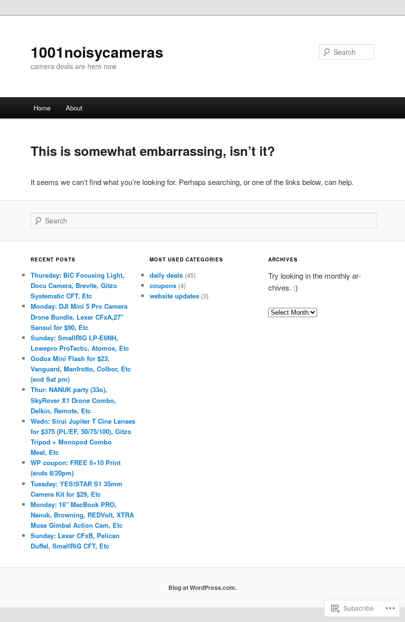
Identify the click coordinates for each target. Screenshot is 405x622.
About (74, 107)
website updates (174, 295)
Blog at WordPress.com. (202, 587)
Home (42, 107)
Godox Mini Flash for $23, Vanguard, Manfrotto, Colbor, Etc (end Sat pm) (81, 369)
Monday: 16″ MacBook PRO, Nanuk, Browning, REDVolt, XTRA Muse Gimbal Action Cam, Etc (82, 515)
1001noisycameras (97, 51)
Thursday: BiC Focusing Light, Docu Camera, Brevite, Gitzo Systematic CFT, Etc (77, 285)
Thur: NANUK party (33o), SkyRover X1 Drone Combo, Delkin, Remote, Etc (73, 400)
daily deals (166, 275)
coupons (163, 285)
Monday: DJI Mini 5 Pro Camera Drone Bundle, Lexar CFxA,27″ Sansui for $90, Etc (79, 316)
